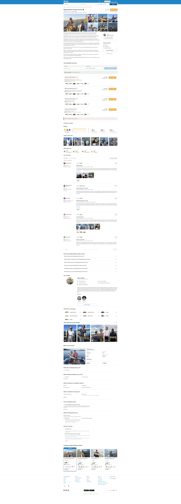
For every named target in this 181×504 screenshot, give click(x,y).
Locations (88, 480)
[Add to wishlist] (108, 10)
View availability (112, 77)
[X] (66, 490)
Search (113, 4)
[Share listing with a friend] (106, 10)
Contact (65, 481)
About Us (65, 477)
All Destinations (89, 481)
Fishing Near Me (78, 481)
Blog (64, 480)
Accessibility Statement (102, 484)
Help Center (100, 477)
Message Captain (87, 304)
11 (97, 249)
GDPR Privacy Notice (101, 481)
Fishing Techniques (78, 477)
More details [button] (65, 409)
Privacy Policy (100, 480)
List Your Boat (107, 1)
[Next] (116, 322)
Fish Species (77, 480)
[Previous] (114, 322)
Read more (78, 171)
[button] (91, 80)
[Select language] (102, 1)
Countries (88, 477)
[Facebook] (64, 490)
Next (115, 249)
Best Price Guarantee (114, 11)
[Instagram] (68, 490)
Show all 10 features (109, 50)
